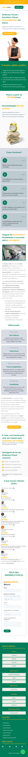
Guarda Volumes (7, 727)
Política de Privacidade (14, 753)
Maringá (14, 659)
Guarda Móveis (6, 725)
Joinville (14, 681)
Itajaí (14, 678)
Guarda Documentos (8, 730)
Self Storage (6, 722)
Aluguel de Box (6, 735)
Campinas (14, 705)
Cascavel (14, 662)
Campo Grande (14, 713)
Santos (14, 701)
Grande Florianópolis (14, 674)
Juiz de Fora (14, 689)
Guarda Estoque (7, 732)
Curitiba (14, 666)
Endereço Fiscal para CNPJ (9, 737)
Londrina (14, 655)
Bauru (14, 698)
